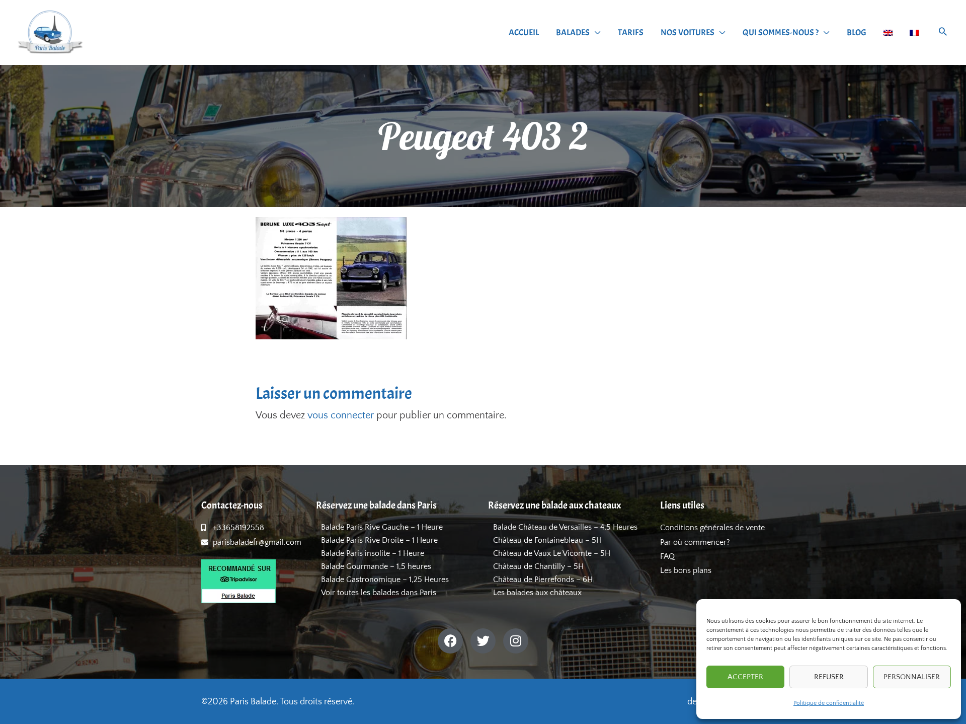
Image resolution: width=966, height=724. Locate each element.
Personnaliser (911, 677)
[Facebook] (450, 641)
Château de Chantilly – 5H (538, 566)
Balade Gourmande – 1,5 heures (376, 566)
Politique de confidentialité (828, 703)
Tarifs (630, 32)
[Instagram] (515, 641)
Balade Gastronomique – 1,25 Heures (385, 579)
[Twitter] (483, 641)
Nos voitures (687, 32)
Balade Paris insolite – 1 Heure (372, 553)
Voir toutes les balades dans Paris (378, 592)
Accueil (524, 32)
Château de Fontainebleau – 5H (547, 540)
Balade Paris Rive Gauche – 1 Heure (382, 527)
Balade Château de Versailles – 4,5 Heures (565, 527)
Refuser (829, 677)
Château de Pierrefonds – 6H (543, 579)
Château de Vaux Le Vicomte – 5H (551, 553)
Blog (856, 32)
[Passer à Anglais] (888, 32)
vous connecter (340, 415)
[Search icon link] (942, 33)
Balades (573, 32)
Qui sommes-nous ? (781, 32)
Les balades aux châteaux (537, 592)
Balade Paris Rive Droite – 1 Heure (379, 540)
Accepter (745, 677)
